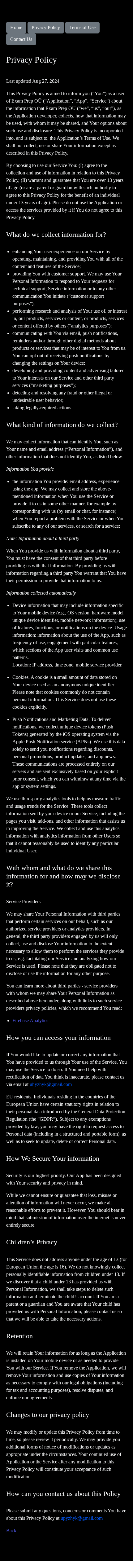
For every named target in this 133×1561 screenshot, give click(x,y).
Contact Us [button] (21, 39)
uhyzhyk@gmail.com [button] (51, 1084)
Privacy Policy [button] (46, 27)
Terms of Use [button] (82, 27)
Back (11, 1530)
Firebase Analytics (30, 1020)
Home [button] (16, 27)
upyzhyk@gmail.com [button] (82, 1518)
